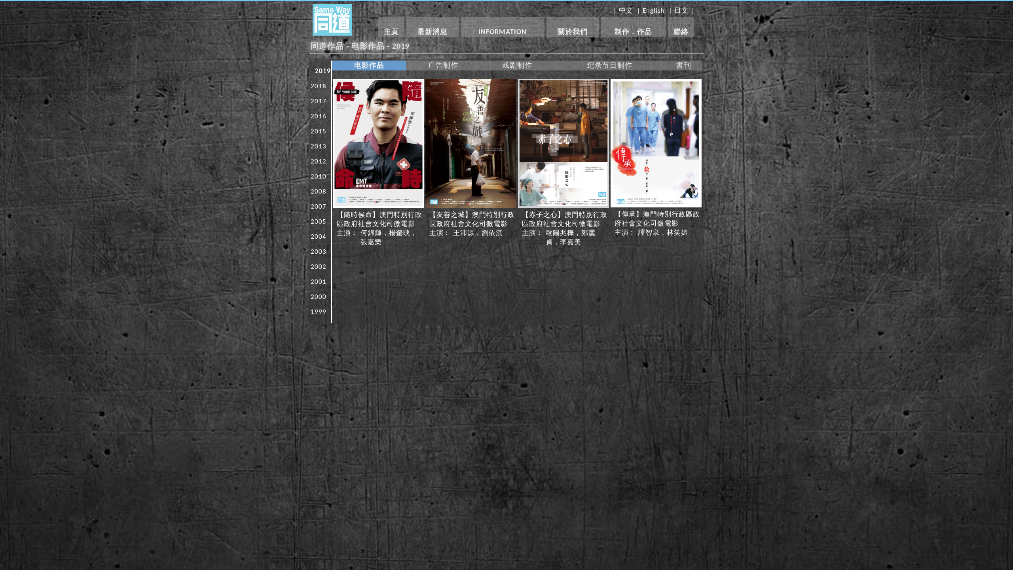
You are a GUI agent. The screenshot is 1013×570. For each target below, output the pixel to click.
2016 (318, 116)
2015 (318, 131)
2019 (323, 71)
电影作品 (369, 66)
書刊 (683, 66)
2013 (318, 146)
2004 (318, 237)
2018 (318, 86)
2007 (318, 206)
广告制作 (443, 66)
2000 (318, 297)
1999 (318, 312)
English (654, 11)
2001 (318, 282)
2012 (318, 161)
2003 (318, 252)
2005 (318, 221)
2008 (318, 191)
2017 (318, 101)
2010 (318, 176)
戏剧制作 (517, 66)
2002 (318, 267)
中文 (626, 11)
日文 (681, 11)
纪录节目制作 (609, 66)
